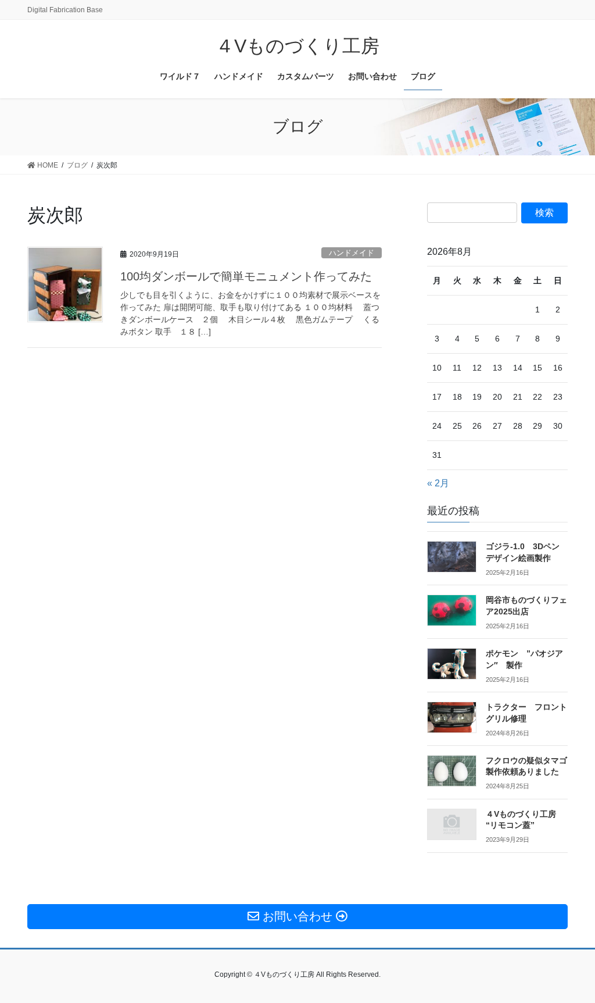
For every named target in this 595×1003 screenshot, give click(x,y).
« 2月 (438, 483)
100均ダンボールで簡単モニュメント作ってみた (246, 276)
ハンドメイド (351, 252)
